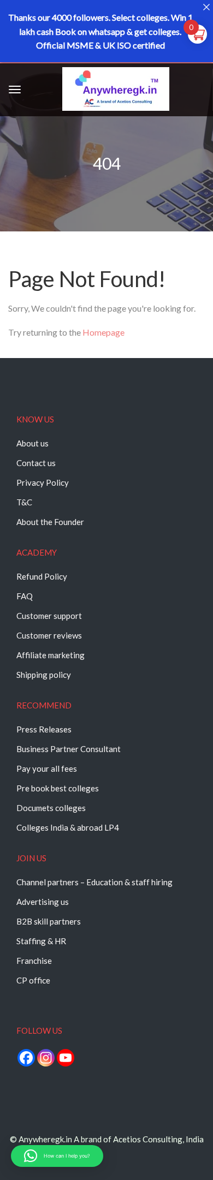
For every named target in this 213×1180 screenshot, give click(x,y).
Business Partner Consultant (68, 749)
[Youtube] (65, 1057)
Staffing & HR (41, 941)
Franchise (34, 961)
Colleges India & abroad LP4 (67, 827)
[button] (57, 1156)
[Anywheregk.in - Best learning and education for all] (115, 91)
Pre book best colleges (57, 788)
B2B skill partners (48, 921)
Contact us (36, 463)
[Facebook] (26, 1057)
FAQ (24, 596)
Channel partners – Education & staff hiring (94, 882)
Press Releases (44, 729)
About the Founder (50, 522)
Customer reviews (49, 635)
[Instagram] (46, 1057)
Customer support (49, 616)
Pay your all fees (46, 768)
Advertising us (42, 902)
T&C (24, 502)
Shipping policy (43, 675)
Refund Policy (41, 576)
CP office (33, 980)
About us (32, 443)
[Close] (206, 7)
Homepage (103, 332)
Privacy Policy (42, 482)
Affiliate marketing (50, 655)
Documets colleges (51, 808)
